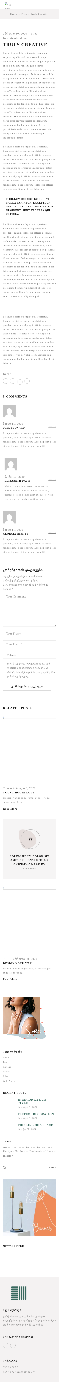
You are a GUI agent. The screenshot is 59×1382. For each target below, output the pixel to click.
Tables (6, 1071)
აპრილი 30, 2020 (15, 33)
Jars (5, 1062)
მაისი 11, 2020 (13, 423)
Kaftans (7, 1067)
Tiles (24, 14)
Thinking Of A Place (35, 1125)
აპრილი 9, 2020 (24, 788)
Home (49, 1151)
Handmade (35, 1151)
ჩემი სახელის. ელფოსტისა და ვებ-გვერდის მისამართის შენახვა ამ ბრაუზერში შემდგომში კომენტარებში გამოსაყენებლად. (31, 670)
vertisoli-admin (17, 38)
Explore (20, 1151)
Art (5, 1147)
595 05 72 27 (10, 1367)
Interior (8, 1155)
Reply (52, 425)
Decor (7, 373)
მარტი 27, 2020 (27, 1129)
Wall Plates (9, 1081)
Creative (16, 1147)
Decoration (43, 1147)
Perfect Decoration (36, 1114)
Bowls (6, 1057)
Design (7, 1151)
